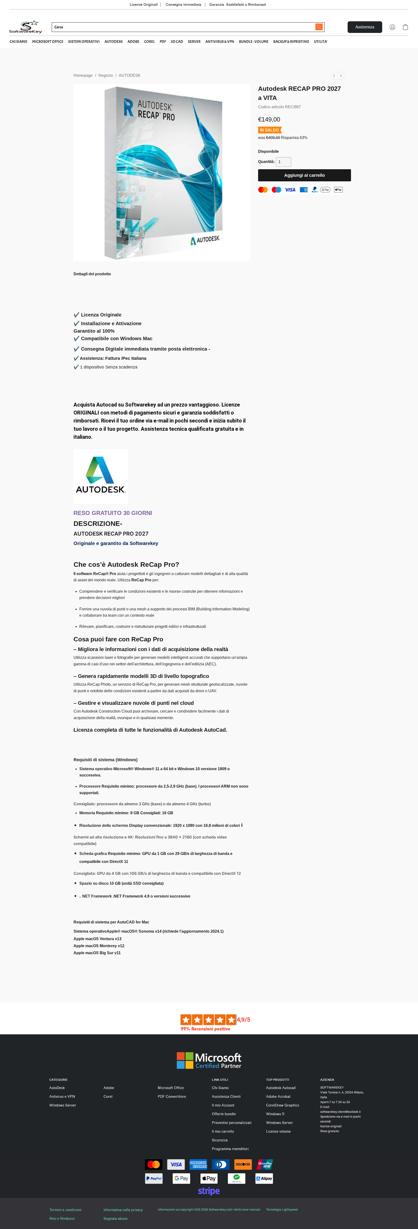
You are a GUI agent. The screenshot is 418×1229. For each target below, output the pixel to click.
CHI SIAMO (18, 41)
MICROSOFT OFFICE (47, 41)
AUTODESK (113, 41)
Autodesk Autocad (281, 1088)
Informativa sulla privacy (123, 1210)
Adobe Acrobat (278, 1097)
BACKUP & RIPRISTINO (291, 41)
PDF (163, 41)
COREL (149, 41)
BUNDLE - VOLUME (254, 41)
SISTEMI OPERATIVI (84, 41)
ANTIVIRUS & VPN (219, 41)
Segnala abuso (115, 1219)
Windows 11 (275, 1114)
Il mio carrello (223, 1131)
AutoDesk (57, 1088)
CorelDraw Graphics (282, 1105)
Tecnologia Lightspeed (282, 1209)
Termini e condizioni (65, 1210)
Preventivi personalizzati (232, 1123)
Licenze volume (278, 1131)
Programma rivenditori (230, 1149)
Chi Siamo (220, 1088)
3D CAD (177, 41)
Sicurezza (220, 1140)
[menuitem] (334, 75)
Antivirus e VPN (62, 1097)
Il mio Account (223, 1105)
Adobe (109, 1088)
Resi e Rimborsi (62, 1219)
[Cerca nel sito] (319, 26)
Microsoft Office (171, 1088)
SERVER (194, 41)
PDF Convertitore (172, 1097)
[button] (26, 27)
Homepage (83, 75)
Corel (108, 1097)
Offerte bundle (224, 1114)
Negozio (105, 75)
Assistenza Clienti (226, 1097)
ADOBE (133, 41)
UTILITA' (321, 41)
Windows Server (62, 1105)
